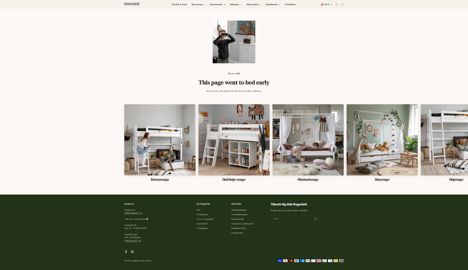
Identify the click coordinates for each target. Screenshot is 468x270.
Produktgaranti (202, 214)
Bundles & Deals (179, 4)
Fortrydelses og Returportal (242, 223)
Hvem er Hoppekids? (205, 219)
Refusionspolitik (237, 219)
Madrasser (234, 4)
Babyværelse (252, 4)
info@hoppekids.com (132, 240)
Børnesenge (197, 4)
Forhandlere (290, 4)
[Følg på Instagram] (132, 251)
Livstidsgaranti (202, 228)
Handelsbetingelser (239, 210)
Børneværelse (216, 4)
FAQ (198, 210)
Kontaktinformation (238, 228)
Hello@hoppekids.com (133, 213)
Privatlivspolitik (237, 232)
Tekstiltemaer (271, 4)
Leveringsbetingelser (239, 214)
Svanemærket (201, 223)
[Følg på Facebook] (126, 251)
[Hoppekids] (132, 4)
